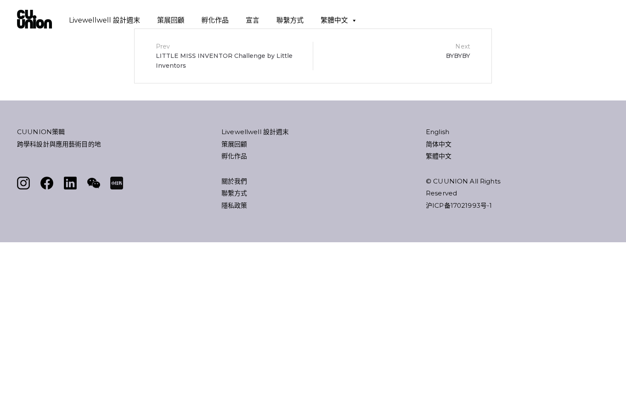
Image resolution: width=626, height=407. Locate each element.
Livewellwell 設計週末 (104, 20)
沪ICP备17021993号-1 (459, 205)
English (437, 132)
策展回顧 (170, 20)
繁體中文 (334, 20)
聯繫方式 (290, 20)
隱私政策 (234, 205)
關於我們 (234, 181)
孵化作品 (215, 20)
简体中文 (439, 144)
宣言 (252, 20)
